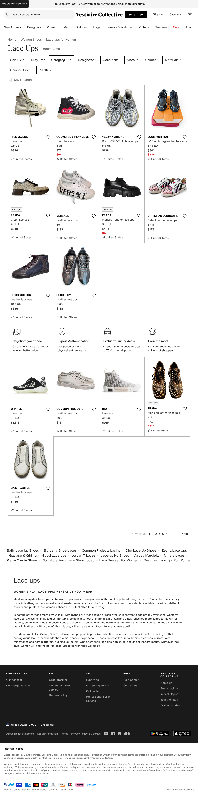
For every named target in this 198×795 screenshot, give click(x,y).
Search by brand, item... (27, 14)
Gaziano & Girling (23, 555)
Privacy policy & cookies (86, 734)
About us (166, 683)
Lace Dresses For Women (118, 560)
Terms (64, 734)
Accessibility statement (20, 734)
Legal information (47, 734)
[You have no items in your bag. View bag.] (190, 14)
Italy (71, 789)
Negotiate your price (27, 341)
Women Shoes (31, 39)
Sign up (175, 14)
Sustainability (169, 688)
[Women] (60, 27)
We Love (161, 27)
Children (81, 27)
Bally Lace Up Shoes (23, 550)
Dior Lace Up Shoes (141, 550)
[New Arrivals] (24, 27)
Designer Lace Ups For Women (167, 560)
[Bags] (103, 27)
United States (39, 789)
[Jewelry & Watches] (135, 27)
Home (12, 39)
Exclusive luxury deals (119, 341)
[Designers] (43, 27)
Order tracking (58, 680)
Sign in (158, 14)
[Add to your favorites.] (48, 137)
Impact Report (169, 694)
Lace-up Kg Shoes (115, 555)
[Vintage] (152, 27)
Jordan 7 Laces (83, 555)
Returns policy (58, 695)
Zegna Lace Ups (174, 550)
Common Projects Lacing (101, 550)
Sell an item (135, 14)
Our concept (14, 680)
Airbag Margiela (146, 555)
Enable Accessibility (14, 4)
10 (176, 534)
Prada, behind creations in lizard (142, 638)
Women (52, 27)
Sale (176, 27)
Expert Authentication (74, 341)
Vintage (144, 27)
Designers (34, 27)
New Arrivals (12, 27)
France (7, 789)
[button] (190, 14)
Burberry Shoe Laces (60, 550)
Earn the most (158, 341)
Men (66, 27)
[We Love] (170, 27)
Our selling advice (97, 686)
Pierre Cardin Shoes (22, 560)
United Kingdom (22, 789)
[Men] (72, 27)
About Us (191, 27)
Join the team (169, 700)
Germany (53, 789)
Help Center (131, 680)
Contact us (130, 686)
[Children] (90, 27)
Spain (64, 789)
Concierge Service (18, 686)
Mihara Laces (174, 555)
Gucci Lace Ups (54, 555)
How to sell (93, 680)
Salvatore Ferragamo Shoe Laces (68, 560)
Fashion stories (170, 705)
